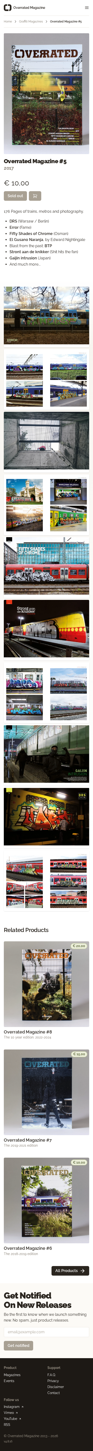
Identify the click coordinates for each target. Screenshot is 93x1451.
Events (9, 1381)
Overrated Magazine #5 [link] (66, 21)
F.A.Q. (51, 1375)
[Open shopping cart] (35, 196)
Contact (53, 1393)
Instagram (12, 1407)
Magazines (12, 1375)
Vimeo (9, 1413)
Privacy (53, 1381)
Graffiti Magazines (31, 21)
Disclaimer (55, 1387)
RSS (7, 1425)
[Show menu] (85, 7)
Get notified (18, 1345)
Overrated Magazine (29, 8)
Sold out (15, 196)
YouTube (10, 1419)
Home (8, 21)
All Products (66, 1270)
